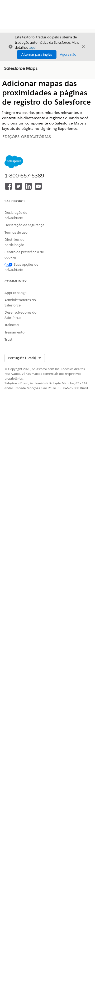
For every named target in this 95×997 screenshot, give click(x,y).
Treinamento (14, 332)
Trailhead (11, 325)
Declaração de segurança (24, 225)
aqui (32, 47)
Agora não (68, 54)
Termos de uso (15, 232)
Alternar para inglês (36, 54)
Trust (8, 339)
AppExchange (15, 293)
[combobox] (24, 358)
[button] (24, 358)
